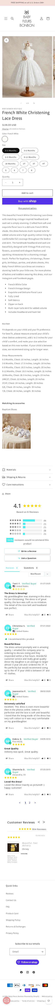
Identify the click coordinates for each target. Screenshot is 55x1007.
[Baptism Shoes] (16, 448)
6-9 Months (10, 157)
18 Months (10, 163)
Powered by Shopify (31, 996)
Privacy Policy (12, 933)
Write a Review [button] (28, 551)
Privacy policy (14, 1001)
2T (24, 163)
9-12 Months (30, 157)
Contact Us (11, 900)
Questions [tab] (29, 568)
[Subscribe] (42, 951)
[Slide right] (34, 103)
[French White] (4, 139)
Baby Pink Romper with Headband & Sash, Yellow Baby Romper (12, 859)
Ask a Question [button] (28, 558)
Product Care (12, 913)
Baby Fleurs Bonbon (16, 996)
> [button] (35, 802)
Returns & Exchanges (16, 926)
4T (44, 163)
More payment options (27, 208)
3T (34, 163)
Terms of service (28, 1001)
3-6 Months (29, 150)
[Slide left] (21, 103)
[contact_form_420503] (6, 1000)
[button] (6, 18)
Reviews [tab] (10, 568)
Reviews (9, 893)
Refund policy (47, 996)
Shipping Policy (13, 920)
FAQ (8, 906)
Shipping (5, 129)
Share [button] (8, 493)
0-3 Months (10, 150)
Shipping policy (43, 1001)
